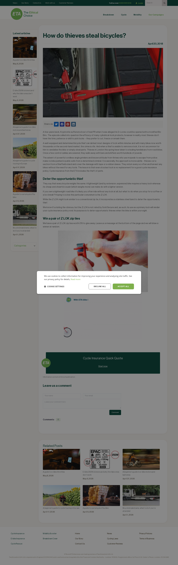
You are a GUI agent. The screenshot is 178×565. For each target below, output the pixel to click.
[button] (54, 286)
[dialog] (89, 282)
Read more (75, 279)
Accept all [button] (123, 286)
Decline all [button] (100, 286)
